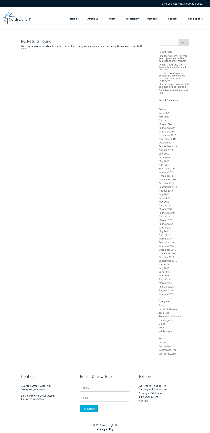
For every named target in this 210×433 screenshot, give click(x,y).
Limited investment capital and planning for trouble (174, 85)
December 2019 (167, 135)
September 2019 (168, 146)
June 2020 (164, 112)
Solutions (131, 18)
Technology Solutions (171, 316)
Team (112, 18)
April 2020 (164, 120)
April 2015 (164, 279)
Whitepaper (165, 331)
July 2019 (164, 153)
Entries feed (165, 346)
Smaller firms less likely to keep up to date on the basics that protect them (173, 58)
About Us (92, 18)
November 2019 (167, 138)
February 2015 (167, 286)
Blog (161, 305)
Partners (152, 18)
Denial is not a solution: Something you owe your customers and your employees (173, 76)
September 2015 (168, 260)
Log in (162, 342)
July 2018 (164, 194)
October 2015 (166, 257)
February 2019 (167, 168)
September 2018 (168, 186)
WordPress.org (167, 353)
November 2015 (167, 253)
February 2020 (167, 127)
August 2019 (166, 149)
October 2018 (166, 183)
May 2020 (164, 116)
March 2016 (165, 238)
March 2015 (165, 282)
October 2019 (166, 142)
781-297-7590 (36, 399)
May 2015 (164, 275)
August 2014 (166, 290)
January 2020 (166, 131)
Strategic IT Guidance (151, 393)
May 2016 (164, 231)
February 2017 (167, 223)
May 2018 (164, 201)
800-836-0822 (194, 3)
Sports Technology (169, 308)
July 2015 (164, 268)
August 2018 (166, 190)
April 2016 (164, 234)
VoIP (161, 327)
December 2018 (167, 175)
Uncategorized (167, 320)
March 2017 (165, 220)
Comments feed (168, 349)
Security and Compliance (153, 389)
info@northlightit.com (42, 395)
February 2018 (167, 212)
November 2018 (167, 179)
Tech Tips (164, 312)
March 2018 (165, 208)
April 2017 (164, 216)
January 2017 (166, 227)
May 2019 (164, 160)
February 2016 (167, 242)
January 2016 (166, 245)
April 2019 (164, 164)
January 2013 (166, 293)
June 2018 (164, 197)
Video (162, 323)
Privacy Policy (105, 429)
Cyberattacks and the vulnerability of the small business (173, 67)
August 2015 (166, 264)
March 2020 (165, 124)
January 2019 (166, 171)
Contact (173, 18)
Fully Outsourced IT (150, 396)
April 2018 (164, 205)
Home (73, 18)
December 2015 (167, 249)
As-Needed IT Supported (152, 385)
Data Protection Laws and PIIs (173, 91)
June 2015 (164, 271)
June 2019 (164, 157)
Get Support (195, 18)
